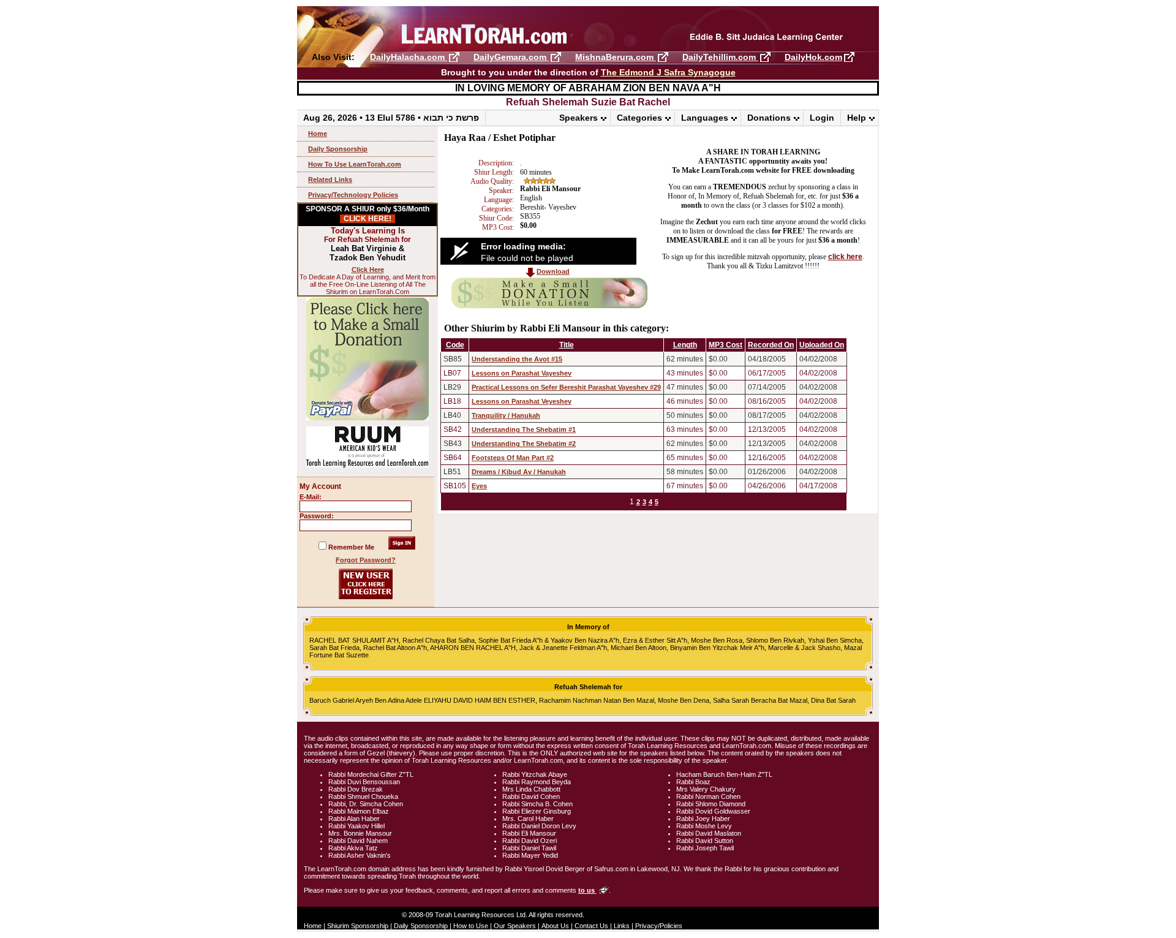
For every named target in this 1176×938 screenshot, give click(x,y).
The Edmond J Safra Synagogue (668, 72)
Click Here (368, 269)
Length (685, 345)
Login (822, 118)
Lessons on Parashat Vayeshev (521, 373)
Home (317, 133)
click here (845, 256)
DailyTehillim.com (720, 57)
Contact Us (591, 925)
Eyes (479, 486)
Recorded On (771, 345)
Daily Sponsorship (338, 149)
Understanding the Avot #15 (517, 359)
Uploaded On (821, 345)
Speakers (578, 118)
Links (622, 925)
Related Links (330, 179)
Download (553, 271)
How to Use (470, 925)
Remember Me (351, 547)
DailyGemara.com (511, 57)
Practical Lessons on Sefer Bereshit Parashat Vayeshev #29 (566, 387)
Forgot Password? (366, 560)
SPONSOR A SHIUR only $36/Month (367, 214)
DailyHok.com (813, 57)
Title (566, 345)
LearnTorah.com (588, 29)
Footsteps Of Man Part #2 (513, 457)
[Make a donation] (549, 305)
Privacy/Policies (658, 925)
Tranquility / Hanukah (506, 415)
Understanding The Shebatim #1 (524, 429)
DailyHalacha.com (408, 57)
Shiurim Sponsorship (357, 925)
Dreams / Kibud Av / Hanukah (519, 471)
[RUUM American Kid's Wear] (367, 465)
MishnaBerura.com (615, 57)
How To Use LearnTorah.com (354, 164)
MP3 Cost (725, 345)
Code (455, 345)
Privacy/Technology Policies (353, 195)
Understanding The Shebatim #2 (524, 443)
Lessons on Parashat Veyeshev (521, 401)
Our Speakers (515, 925)
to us (587, 890)
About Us (555, 925)
